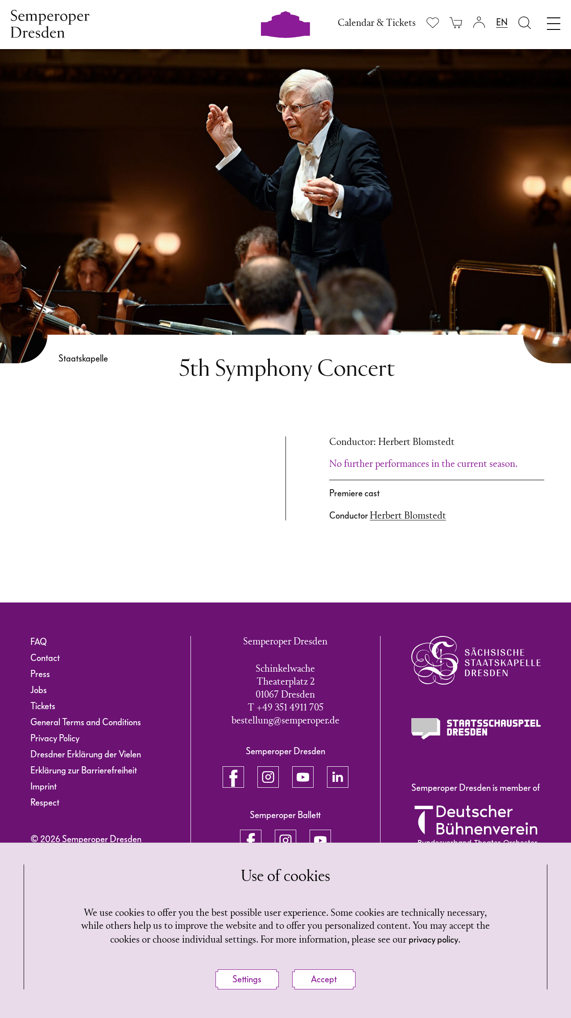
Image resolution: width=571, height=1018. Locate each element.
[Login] (479, 22)
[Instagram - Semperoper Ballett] (285, 840)
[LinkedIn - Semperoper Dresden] (337, 777)
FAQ (38, 642)
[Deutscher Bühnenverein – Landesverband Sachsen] (476, 825)
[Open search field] (524, 22)
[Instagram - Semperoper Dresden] (268, 777)
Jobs (38, 690)
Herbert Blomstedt (408, 516)
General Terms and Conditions (85, 722)
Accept (324, 979)
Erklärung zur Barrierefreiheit (83, 770)
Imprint (43, 786)
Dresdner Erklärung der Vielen (85, 754)
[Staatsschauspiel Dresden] (476, 729)
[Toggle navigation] (553, 21)
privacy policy (433, 939)
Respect (44, 802)
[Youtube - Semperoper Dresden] (303, 777)
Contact (45, 658)
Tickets (42, 706)
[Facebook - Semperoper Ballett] (250, 840)
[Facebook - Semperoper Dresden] (233, 777)
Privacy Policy (54, 738)
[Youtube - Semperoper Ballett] (320, 840)
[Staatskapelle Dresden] (476, 660)
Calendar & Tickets (377, 23)
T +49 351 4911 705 (285, 708)
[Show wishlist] (432, 22)
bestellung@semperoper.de (285, 721)
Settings (246, 979)
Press (40, 674)
